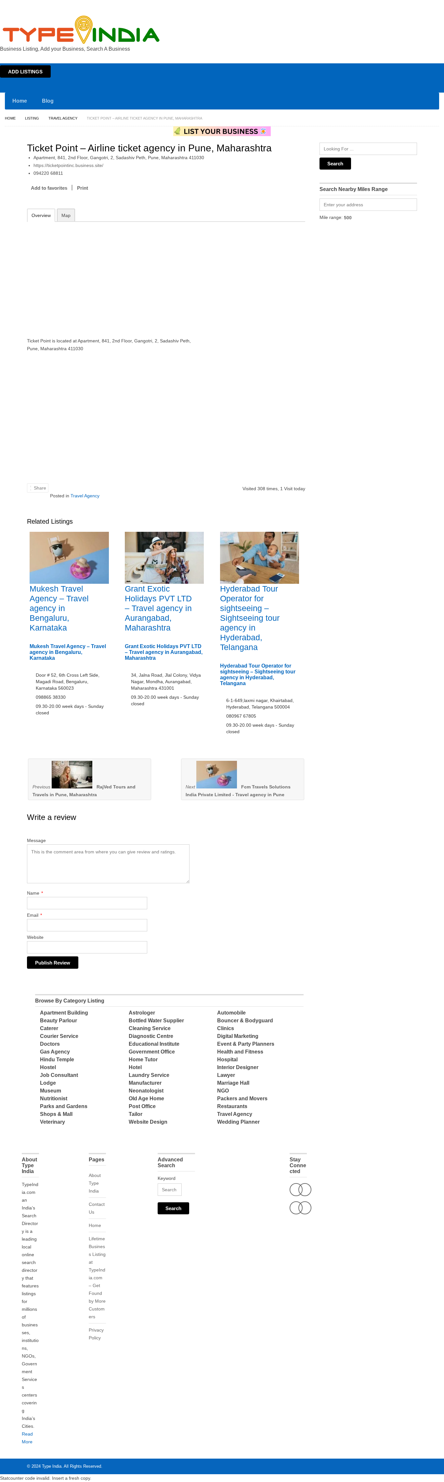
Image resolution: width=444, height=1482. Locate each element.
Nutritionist (53, 1098)
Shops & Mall (56, 1114)
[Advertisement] (112, 275)
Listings (398, 6)
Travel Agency (62, 118)
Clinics (225, 1028)
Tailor (135, 1114)
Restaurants (232, 1106)
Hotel (135, 1067)
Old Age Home (146, 1098)
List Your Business (425, 6)
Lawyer (226, 1075)
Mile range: (331, 217)
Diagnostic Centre (151, 1036)
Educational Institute (154, 1044)
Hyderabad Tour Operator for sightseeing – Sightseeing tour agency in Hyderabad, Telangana (250, 618)
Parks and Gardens (63, 1106)
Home (381, 6)
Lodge (48, 1083)
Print (82, 188)
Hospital (227, 1059)
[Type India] (81, 30)
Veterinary (52, 1122)
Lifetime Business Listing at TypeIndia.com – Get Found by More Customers (97, 1277)
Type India (51, 1466)
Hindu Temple (57, 1059)
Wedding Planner (238, 1122)
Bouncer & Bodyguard (245, 1020)
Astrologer (142, 1013)
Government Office (152, 1051)
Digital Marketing (237, 1036)
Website (35, 937)
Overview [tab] (41, 215)
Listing (32, 118)
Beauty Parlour (58, 1020)
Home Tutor (143, 1059)
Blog (48, 101)
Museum (50, 1090)
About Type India (95, 1183)
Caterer (49, 1028)
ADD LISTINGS (25, 71)
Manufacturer (145, 1083)
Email (34, 915)
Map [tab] (66, 215)
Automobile (231, 1013)
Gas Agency (55, 1051)
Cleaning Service (150, 1028)
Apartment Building (64, 1013)
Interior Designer (237, 1067)
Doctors (50, 1044)
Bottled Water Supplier (156, 1020)
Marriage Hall (233, 1083)
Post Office (142, 1106)
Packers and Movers (242, 1098)
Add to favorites (49, 188)
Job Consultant (59, 1075)
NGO (223, 1090)
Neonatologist (146, 1090)
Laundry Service (149, 1075)
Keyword (167, 1178)
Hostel (48, 1067)
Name (35, 893)
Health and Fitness (240, 1051)
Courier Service (59, 1036)
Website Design (148, 1122)
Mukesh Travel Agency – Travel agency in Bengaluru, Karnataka (59, 608)
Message (36, 840)
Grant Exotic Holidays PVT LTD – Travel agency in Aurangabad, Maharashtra (158, 608)
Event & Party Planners (245, 1044)
